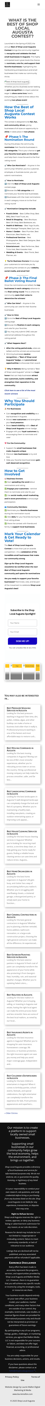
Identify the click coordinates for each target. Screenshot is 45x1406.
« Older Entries (11, 1113)
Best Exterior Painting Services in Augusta (18, 956)
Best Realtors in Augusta (19, 995)
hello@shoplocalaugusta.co (21, 1370)
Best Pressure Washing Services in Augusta (19, 709)
